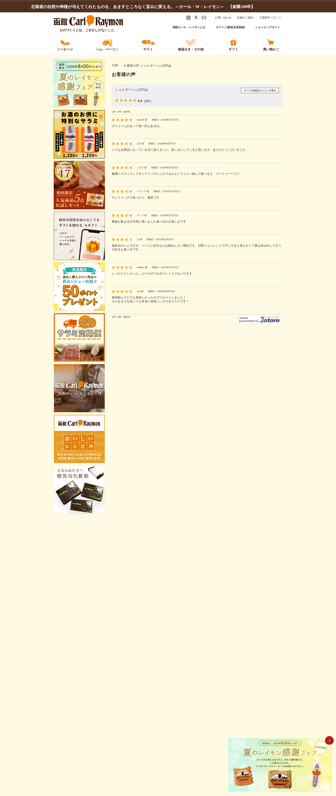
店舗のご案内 (245, 17)
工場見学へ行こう (270, 17)
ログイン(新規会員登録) (230, 27)
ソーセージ (65, 49)
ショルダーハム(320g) (131, 89)
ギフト (233, 49)
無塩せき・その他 (191, 49)
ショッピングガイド (267, 27)
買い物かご (271, 49)
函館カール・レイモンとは (189, 27)
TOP (115, 65)
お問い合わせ (223, 17)
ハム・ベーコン (107, 49)
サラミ (148, 49)
